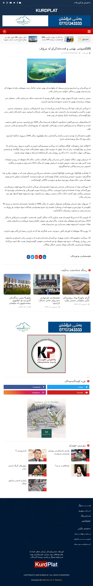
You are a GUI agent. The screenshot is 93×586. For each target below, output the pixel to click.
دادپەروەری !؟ (21, 451)
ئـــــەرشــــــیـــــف (82, 544)
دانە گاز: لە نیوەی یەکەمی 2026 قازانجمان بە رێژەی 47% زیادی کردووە (52, 39)
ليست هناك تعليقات (57, 53)
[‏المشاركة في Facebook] (28, 257)
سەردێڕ (85, 39)
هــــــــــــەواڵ (84, 505)
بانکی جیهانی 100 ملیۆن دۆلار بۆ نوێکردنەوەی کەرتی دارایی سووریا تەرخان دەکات (15, 39)
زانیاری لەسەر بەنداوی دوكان (17, 481)
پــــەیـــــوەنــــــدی (82, 534)
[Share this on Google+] (36, 257)
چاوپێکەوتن (86, 521)
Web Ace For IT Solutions (52, 580)
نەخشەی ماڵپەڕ (84, 528)
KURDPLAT (46, 10)
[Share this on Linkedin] (44, 257)
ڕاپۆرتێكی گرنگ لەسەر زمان (17, 467)
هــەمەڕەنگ (86, 516)
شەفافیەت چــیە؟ (62, 466)
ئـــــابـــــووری (84, 511)
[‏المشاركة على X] (32, 257)
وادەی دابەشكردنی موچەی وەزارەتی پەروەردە (58, 452)
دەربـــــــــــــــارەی (82, 539)
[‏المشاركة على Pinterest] (40, 257)
